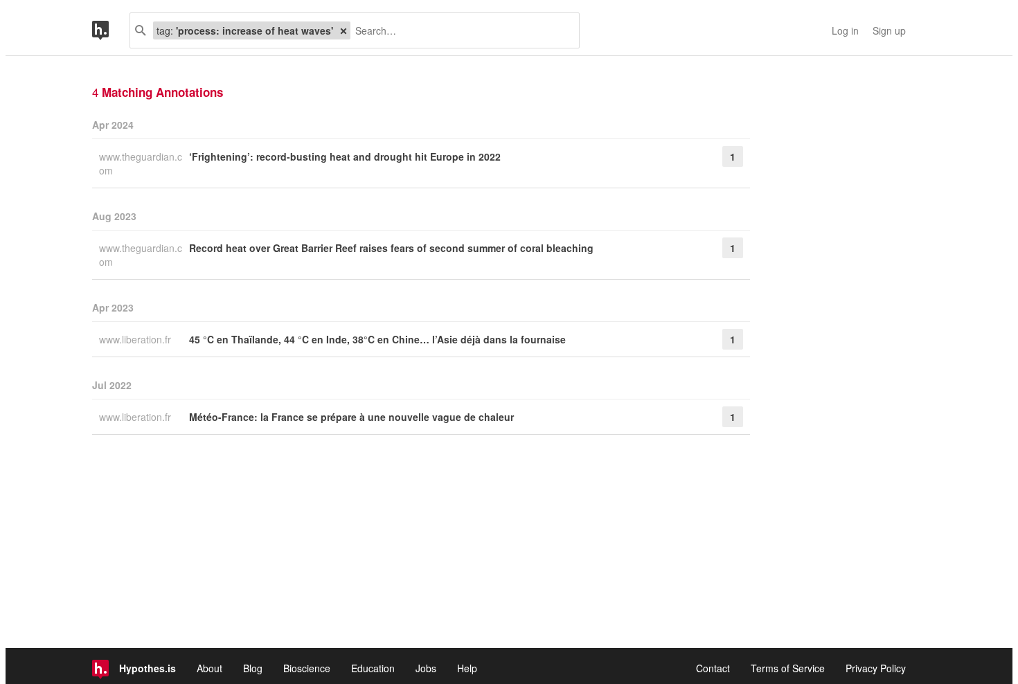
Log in (845, 30)
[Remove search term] (343, 30)
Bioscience (306, 668)
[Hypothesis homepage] (111, 30)
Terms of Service (788, 668)
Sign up (889, 30)
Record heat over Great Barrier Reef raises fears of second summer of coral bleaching (391, 248)
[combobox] (459, 30)
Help (467, 668)
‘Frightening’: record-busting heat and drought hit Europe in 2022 (345, 156)
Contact (713, 668)
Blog (252, 668)
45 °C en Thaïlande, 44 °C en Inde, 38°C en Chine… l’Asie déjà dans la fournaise (377, 339)
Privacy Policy (876, 668)
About (209, 668)
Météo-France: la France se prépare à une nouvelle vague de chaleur (351, 417)
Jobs (426, 668)
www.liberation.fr (136, 339)
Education (373, 668)
